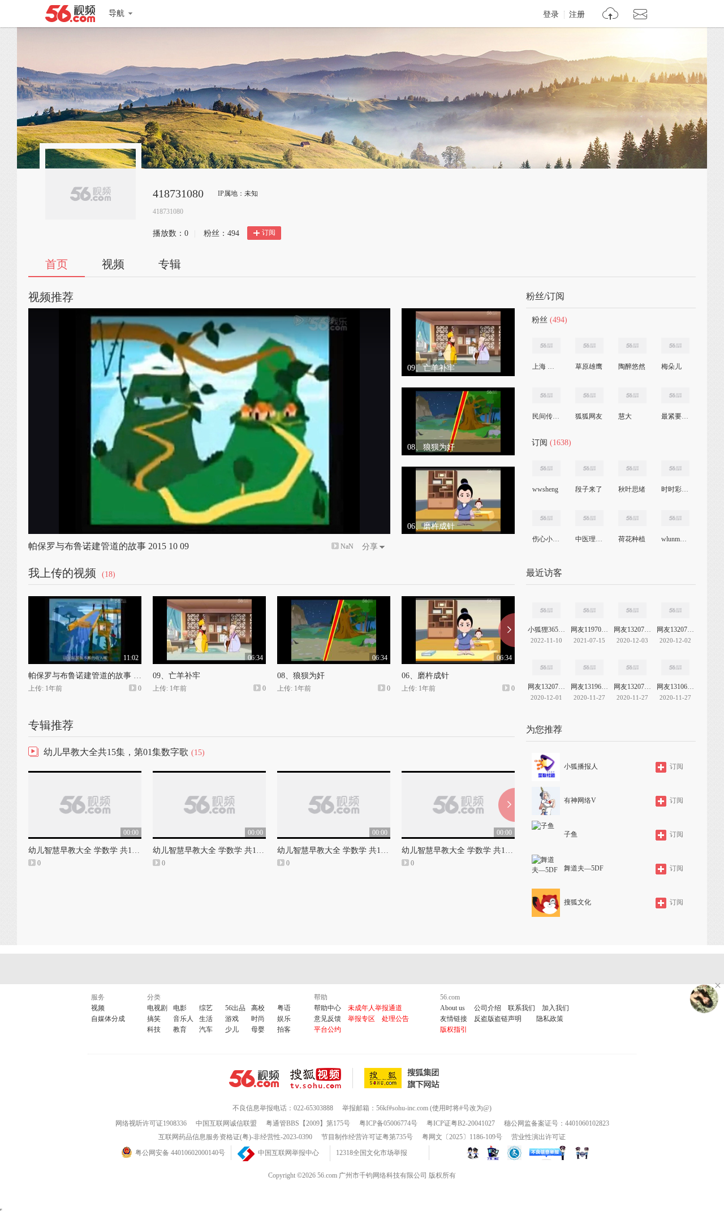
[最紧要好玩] (675, 395)
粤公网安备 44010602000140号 (180, 1153)
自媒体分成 (108, 1019)
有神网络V (580, 800)
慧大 (625, 416)
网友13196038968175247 (589, 687)
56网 (254, 1078)
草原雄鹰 (588, 366)
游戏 (232, 1019)
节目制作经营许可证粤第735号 (367, 1137)
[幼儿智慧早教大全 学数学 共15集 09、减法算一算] (333, 776)
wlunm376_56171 (674, 539)
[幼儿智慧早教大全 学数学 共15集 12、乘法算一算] (209, 776)
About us (452, 1008)
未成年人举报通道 (375, 1008)
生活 (206, 1019)
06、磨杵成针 (425, 675)
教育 (180, 1029)
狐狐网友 (588, 416)
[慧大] (632, 395)
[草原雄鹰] (589, 345)
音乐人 (183, 1019)
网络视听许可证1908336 (151, 1123)
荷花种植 (631, 539)
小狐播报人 (581, 766)
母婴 (258, 1029)
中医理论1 (588, 539)
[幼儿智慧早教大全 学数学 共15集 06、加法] (458, 776)
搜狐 (403, 1078)
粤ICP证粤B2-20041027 (460, 1123)
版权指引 (453, 1029)
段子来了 (588, 489)
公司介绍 (487, 1008)
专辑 (169, 264)
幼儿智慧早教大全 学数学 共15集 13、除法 (103, 850)
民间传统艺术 (545, 416)
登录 (551, 15)
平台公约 (327, 1029)
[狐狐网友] (589, 395)
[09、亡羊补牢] (458, 313)
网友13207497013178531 (546, 687)
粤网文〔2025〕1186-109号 (462, 1137)
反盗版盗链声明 (498, 1019)
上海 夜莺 (545, 366)
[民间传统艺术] (546, 395)
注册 (577, 15)
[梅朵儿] (675, 345)
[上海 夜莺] (546, 345)
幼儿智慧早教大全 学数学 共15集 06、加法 (476, 850)
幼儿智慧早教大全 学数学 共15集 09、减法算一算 (363, 850)
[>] (610, 15)
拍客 (284, 1029)
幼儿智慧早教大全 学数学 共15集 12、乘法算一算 (239, 850)
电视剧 (157, 1008)
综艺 (206, 1008)
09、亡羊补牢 (176, 675)
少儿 (232, 1029)
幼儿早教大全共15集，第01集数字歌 (116, 752)
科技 (154, 1029)
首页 (56, 264)
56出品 (235, 1008)
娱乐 (284, 1019)
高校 (258, 1008)
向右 (506, 630)
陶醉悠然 (631, 366)
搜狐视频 (321, 1078)
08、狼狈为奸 (301, 675)
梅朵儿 (671, 366)
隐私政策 (549, 1019)
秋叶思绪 (631, 489)
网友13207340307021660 (632, 629)
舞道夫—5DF (584, 868)
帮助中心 (327, 1008)
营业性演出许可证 (538, 1137)
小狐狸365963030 (546, 629)
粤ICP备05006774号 (388, 1123)
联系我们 (521, 1008)
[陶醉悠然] (632, 345)
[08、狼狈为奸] (458, 393)
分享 (370, 546)
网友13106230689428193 (675, 687)
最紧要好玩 (674, 416)
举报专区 (361, 1019)
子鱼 (571, 834)
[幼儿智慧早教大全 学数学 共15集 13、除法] (84, 776)
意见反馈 (327, 1019)
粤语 (284, 1008)
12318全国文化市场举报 (371, 1153)
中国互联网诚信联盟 (226, 1123)
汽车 (206, 1029)
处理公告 (395, 1019)
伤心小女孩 (545, 539)
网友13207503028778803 (675, 629)
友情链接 (453, 1019)
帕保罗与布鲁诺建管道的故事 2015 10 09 (108, 546)
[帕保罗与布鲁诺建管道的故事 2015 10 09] (84, 601)
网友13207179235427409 (632, 687)
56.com (70, 16)
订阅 (268, 232)
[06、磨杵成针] (458, 472)
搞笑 (154, 1019)
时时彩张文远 (674, 489)
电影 (180, 1008)
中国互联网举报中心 (288, 1153)
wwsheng (545, 489)
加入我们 (555, 1008)
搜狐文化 (577, 902)
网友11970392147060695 (589, 629)
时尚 (258, 1019)
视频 (113, 264)
